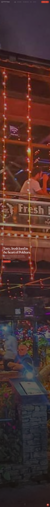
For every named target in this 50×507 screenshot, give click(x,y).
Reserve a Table (7, 261)
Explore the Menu (16, 261)
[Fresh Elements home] (5, 2)
